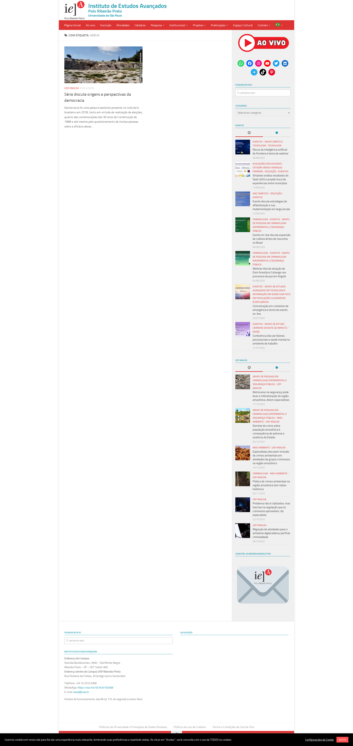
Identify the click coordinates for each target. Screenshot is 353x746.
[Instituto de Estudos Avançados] (74, 10)
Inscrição (105, 25)
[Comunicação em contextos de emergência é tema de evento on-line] (242, 292)
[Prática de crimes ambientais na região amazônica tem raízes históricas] (242, 479)
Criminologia (260, 219)
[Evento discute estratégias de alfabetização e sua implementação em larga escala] (242, 199)
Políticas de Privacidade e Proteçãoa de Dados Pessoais (133, 727)
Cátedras (140, 25)
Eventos (258, 141)
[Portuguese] (279, 25)
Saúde (256, 331)
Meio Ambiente (261, 447)
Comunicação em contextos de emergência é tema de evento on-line (270, 309)
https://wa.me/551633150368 (95, 687)
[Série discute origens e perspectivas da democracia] (103, 64)
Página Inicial (72, 25)
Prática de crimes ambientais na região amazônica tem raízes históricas (271, 485)
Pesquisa (156, 25)
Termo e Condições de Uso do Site (233, 727)
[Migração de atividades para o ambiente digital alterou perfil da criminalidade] (242, 530)
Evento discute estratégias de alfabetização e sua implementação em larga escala (271, 205)
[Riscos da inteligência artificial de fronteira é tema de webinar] (242, 147)
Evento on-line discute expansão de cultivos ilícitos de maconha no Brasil (271, 238)
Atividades (122, 25)
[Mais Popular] (276, 133)
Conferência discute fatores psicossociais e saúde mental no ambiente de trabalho (271, 339)
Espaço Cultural (243, 25)
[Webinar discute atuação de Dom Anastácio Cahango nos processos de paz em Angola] (242, 258)
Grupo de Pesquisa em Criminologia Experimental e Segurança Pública (270, 380)
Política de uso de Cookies (190, 727)
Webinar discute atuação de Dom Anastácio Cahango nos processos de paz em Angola (269, 272)
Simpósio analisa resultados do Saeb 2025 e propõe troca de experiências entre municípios (270, 179)
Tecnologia (274, 145)
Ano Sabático (260, 193)
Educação (270, 171)
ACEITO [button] (342, 739)
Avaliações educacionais (267, 163)
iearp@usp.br (81, 692)
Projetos (198, 25)
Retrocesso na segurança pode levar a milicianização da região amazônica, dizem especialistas (271, 396)
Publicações (218, 25)
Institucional (177, 25)
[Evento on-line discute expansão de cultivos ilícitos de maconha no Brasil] (242, 224)
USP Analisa (71, 88)
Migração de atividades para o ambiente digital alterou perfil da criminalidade (271, 533)
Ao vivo (90, 25)
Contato (263, 25)
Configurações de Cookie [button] (319, 739)
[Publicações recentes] (249, 133)
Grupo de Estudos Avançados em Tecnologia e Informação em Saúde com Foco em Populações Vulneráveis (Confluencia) (271, 294)
